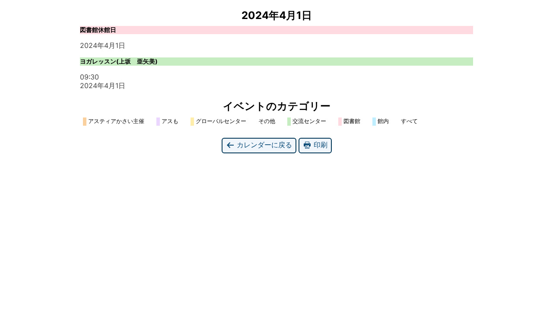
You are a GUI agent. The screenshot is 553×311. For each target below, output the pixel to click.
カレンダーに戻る (263, 144)
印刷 (319, 144)
